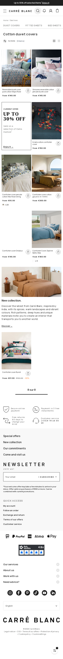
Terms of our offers (13, 519)
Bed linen (14, 20)
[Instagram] (10, 593)
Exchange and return (14, 514)
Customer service (12, 524)
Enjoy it (45, 2)
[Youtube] (44, 593)
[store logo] (20, 11)
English (9, 605)
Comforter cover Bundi (11, 372)
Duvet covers (11, 25)
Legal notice (9, 631)
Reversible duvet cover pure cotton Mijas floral (11, 90)
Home (5, 20)
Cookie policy (24, 634)
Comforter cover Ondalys (12, 251)
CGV (19, 631)
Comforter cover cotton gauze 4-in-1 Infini (42, 195)
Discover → (7, 326)
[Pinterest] (27, 593)
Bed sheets (54, 25)
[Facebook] (18, 593)
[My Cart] (57, 10)
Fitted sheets (34, 25)
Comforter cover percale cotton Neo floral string (12, 195)
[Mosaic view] (59, 41)
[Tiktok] (36, 593)
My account (9, 505)
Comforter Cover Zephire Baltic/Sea (42, 252)
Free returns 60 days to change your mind (18, 420)
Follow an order (11, 510)
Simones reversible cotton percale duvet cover (43, 90)
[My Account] (50, 10)
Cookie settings (39, 634)
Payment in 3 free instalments (50, 409)
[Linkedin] (53, 593)
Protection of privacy (50, 631)
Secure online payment (18, 409)
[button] (44, 10)
